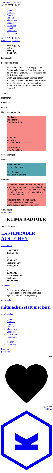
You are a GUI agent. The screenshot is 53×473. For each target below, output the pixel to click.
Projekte (10, 18)
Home (9, 10)
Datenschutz (12, 33)
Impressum (12, 30)
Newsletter (11, 25)
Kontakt (10, 28)
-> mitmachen (7, 314)
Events (10, 15)
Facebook (5, 352)
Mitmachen (12, 20)
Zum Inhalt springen (10, 2)
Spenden (11, 23)
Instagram (5, 349)
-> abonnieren (7, 212)
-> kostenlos (6, 245)
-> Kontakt (6, 300)
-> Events (5, 285)
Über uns (11, 12)
